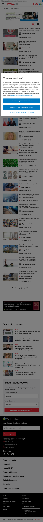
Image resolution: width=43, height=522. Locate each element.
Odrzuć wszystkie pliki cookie (21, 101)
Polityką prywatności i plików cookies (21, 95)
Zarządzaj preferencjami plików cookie (21, 112)
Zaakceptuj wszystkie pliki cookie (22, 107)
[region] (21, 94)
